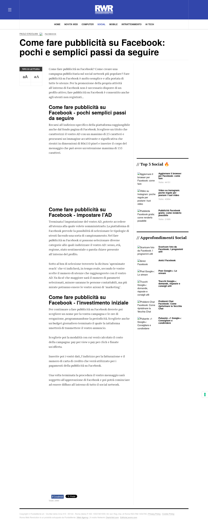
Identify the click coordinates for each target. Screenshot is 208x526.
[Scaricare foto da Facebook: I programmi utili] (146, 250)
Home (57, 24)
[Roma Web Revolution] (104, 9)
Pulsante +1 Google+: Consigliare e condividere (170, 320)
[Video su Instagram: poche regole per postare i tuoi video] (146, 197)
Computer (88, 24)
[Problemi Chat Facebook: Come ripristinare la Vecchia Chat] (146, 306)
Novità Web (71, 24)
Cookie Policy (168, 513)
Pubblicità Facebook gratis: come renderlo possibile (169, 213)
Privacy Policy (154, 513)
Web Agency (82, 517)
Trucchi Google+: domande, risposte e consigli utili (169, 283)
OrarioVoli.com (112, 517)
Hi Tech (149, 24)
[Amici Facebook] (146, 262)
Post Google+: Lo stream (167, 272)
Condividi (57, 496)
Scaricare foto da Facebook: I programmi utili (170, 249)
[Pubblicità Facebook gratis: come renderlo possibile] (146, 215)
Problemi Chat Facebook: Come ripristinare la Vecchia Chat (170, 305)
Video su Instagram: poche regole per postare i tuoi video (169, 193)
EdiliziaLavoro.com (128, 517)
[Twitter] (169, 9)
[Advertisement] (89, 180)
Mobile (113, 24)
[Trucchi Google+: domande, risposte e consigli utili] (146, 288)
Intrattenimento (132, 24)
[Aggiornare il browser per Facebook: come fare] (146, 178)
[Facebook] (163, 9)
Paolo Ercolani (29, 33)
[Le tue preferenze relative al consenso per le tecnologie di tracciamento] (205, 394)
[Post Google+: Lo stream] (146, 272)
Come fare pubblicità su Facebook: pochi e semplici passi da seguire (92, 47)
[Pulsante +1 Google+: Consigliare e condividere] (146, 323)
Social (101, 24)
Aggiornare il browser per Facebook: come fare (169, 176)
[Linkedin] (181, 9)
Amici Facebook (167, 260)
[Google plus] (175, 9)
